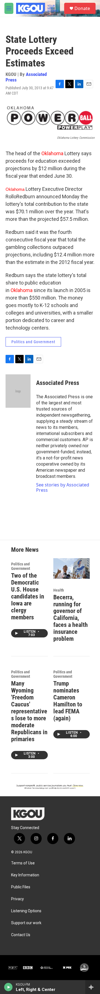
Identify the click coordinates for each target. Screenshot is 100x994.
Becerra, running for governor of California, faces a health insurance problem (70, 618)
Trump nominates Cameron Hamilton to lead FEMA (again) (67, 701)
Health (58, 590)
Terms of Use (23, 863)
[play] (8, 987)
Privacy (17, 899)
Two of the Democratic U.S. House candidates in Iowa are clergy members (27, 596)
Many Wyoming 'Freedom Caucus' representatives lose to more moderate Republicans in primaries (29, 711)
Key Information (25, 875)
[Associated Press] (18, 391)
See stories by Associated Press (62, 487)
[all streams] (92, 987)
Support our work (26, 923)
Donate (82, 8)
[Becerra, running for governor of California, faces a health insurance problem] (71, 568)
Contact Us (20, 935)
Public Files (20, 887)
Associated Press (26, 76)
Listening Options (26, 911)
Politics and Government (33, 342)
